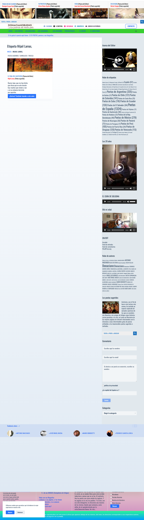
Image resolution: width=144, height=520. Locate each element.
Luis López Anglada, (114, 89)
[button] (119, 60)
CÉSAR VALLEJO (129, 263)
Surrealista (23, 56)
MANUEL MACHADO (112, 282)
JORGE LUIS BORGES (112, 275)
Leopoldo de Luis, (124, 87)
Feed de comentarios (108, 246)
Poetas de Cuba (111, 101)
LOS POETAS (19, 31)
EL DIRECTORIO (95, 31)
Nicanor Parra (120, 284)
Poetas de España (118, 106)
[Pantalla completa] (134, 69)
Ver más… (93, 509)
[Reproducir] (105, 69)
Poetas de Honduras (110, 114)
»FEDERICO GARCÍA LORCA (124, 433)
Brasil (121, 82)
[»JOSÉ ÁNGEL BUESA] (43, 433)
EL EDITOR (82, 31)
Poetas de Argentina (119, 91)
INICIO (10, 31)
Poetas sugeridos (13, 56)
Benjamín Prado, (114, 82)
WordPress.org (106, 249)
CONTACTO (131, 26)
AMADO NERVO (121, 260)
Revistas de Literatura (118, 500)
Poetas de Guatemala (111, 111)
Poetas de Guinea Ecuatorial (128, 112)
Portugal (115, 132)
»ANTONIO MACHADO (23, 433)
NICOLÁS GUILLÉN (111, 286)
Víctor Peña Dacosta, (123, 134)
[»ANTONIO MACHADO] (10, 433)
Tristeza (30, 56)
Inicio (9, 51)
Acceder (104, 242)
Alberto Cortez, (106, 82)
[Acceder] (136, 31)
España (128, 82)
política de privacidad (111, 385)
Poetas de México (125, 117)
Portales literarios (117, 497)
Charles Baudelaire (121, 263)
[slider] (118, 69)
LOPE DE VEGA (114, 280)
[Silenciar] (131, 69)
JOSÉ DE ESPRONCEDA (130, 275)
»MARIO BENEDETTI (88, 433)
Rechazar (20, 512)
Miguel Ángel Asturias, (124, 89)
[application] (119, 60)
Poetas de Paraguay (113, 124)
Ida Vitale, (109, 84)
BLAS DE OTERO (113, 262)
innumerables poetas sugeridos (122, 324)
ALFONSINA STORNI (113, 260)
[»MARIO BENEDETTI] (77, 433)
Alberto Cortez (105, 260)
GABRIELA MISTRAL (112, 271)
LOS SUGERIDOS (43, 31)
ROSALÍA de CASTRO (119, 289)
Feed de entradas (107, 244)
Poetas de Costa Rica (126, 98)
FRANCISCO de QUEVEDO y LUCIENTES (120, 269)
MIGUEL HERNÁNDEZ (113, 284)
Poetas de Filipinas (129, 109)
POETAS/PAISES (70, 31)
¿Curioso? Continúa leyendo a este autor (21, 96)
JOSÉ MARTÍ (105, 278)
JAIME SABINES (120, 273)
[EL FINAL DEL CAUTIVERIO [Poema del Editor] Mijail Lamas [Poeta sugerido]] (29, 65)
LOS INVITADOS (57, 31)
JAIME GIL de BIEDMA (112, 273)
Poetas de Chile (120, 95)
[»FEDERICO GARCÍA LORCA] (110, 433)
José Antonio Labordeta (122, 84)
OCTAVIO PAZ (118, 287)
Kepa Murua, (116, 87)
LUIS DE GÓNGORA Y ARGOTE (124, 280)
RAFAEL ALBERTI (133, 287)
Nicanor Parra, (133, 89)
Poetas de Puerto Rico (116, 126)
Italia (115, 84)
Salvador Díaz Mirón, (113, 134)
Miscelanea (115, 494)
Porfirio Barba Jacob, (107, 132)
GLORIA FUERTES (121, 271)
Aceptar (10, 512)
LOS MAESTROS (30, 31)
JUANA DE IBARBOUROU (124, 278)
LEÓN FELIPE (108, 280)
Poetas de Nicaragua (111, 120)
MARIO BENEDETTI (121, 282)
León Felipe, (132, 87)
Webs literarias (116, 503)
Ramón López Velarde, (124, 132)
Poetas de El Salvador (117, 105)
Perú (104, 92)
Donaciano (108, 265)
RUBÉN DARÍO (128, 289)
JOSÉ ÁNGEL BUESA (113, 277)
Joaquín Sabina (127, 273)
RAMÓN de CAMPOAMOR (108, 289)
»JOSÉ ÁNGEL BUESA (55, 433)
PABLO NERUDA (125, 286)
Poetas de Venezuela (125, 129)
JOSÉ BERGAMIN (121, 275)
